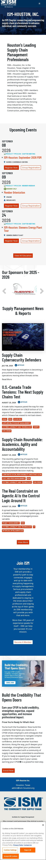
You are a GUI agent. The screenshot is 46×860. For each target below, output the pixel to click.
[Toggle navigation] (39, 3)
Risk (10, 419)
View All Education (23, 255)
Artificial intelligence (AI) (12, 531)
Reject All (27, 850)
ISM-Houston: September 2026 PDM (22, 157)
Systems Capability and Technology (16, 427)
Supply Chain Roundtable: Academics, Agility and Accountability (22, 444)
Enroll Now (8, 770)
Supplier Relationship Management (16, 423)
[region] (23, 841)
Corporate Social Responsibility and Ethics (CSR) (21, 475)
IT (34, 527)
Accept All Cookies (10, 856)
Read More (7, 379)
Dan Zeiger (6, 431)
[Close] (43, 825)
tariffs (36, 427)
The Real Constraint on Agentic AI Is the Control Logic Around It (21, 495)
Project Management (10, 523)
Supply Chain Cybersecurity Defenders (21, 357)
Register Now (11, 167)
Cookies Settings (10, 850)
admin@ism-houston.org (23, 788)
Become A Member (23, 642)
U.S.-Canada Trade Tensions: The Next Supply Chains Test (22, 391)
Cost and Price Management (13, 478)
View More (23, 542)
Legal (4, 419)
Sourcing (17, 419)
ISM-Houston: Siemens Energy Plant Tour (23, 229)
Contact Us (28, 845)
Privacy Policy (18, 845)
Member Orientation (14, 192)
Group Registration (31, 167)
